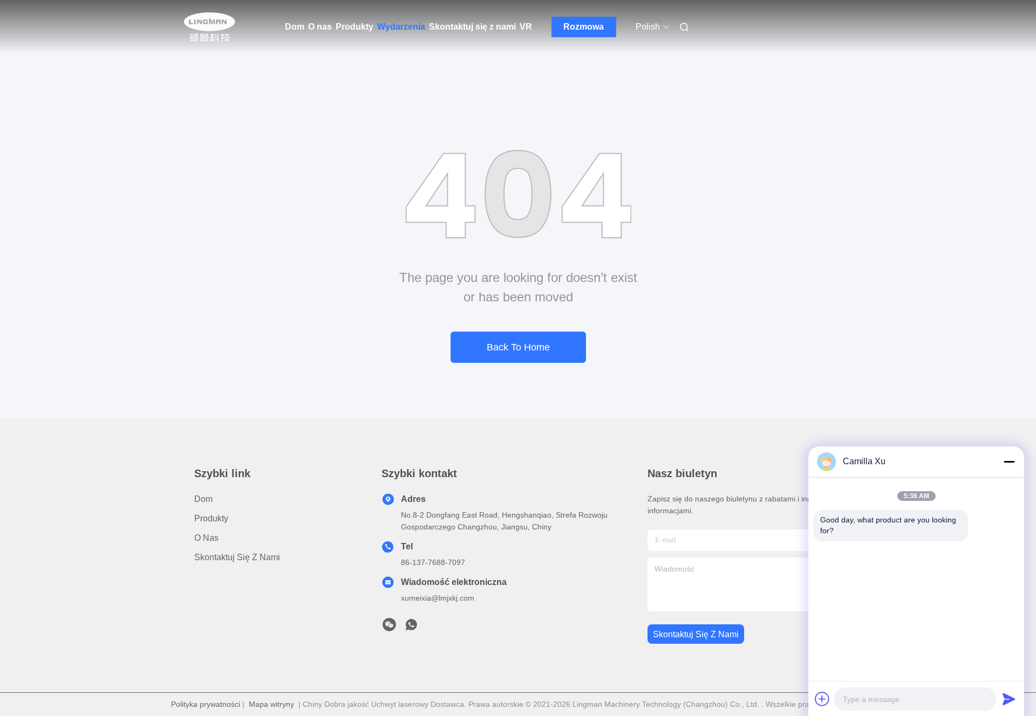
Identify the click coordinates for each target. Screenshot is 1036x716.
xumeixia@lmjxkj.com (437, 598)
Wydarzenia (401, 26)
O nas (320, 26)
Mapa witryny (271, 704)
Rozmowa (583, 26)
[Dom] (209, 27)
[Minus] (1009, 461)
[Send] (1009, 699)
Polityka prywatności (205, 704)
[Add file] (822, 699)
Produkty (354, 26)
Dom (294, 26)
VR (526, 26)
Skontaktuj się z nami (472, 26)
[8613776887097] (411, 627)
